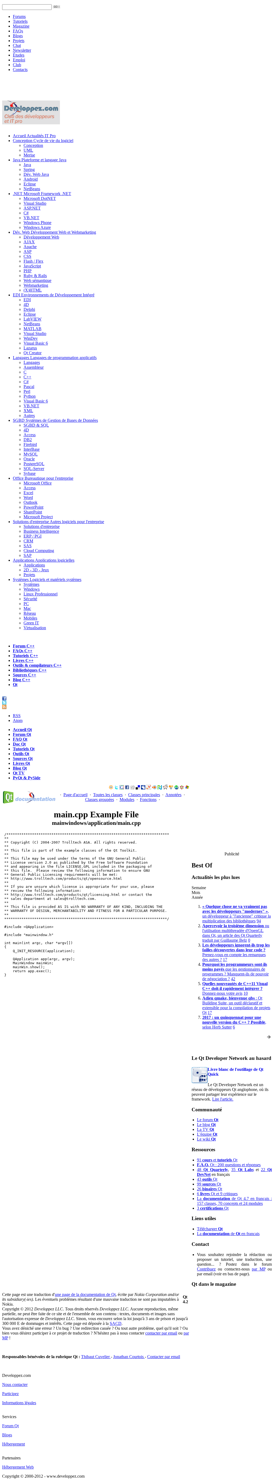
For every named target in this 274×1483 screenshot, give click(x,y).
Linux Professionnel (41, 594)
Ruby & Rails (35, 275)
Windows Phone (37, 222)
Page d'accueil (75, 794)
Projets (18, 40)
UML (28, 150)
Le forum (207, 1119)
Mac (27, 608)
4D (26, 304)
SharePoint (33, 512)
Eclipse (30, 184)
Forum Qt (22, 734)
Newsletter (22, 50)
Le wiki (206, 1139)
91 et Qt (217, 1160)
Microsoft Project (38, 517)
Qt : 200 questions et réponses (229, 1164)
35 (242, 1169)
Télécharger (210, 1229)
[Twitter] (116, 788)
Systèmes (47, 579)
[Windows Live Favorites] (187, 788)
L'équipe (207, 1134)
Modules (127, 799)
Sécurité (30, 599)
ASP (28, 251)
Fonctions (148, 799)
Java (39, 160)
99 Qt (209, 1184)
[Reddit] (165, 788)
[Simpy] (171, 788)
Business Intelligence (41, 531)
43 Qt (207, 1179)
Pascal (29, 386)
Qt (15, 684)
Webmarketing (36, 285)
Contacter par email (163, 1356)
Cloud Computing (39, 550)
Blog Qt (20, 768)
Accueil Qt (22, 729)
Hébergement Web (18, 1467)
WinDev (31, 338)
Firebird (30, 444)
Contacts (20, 69)
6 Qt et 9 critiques (217, 1193)
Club (17, 64)
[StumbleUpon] (176, 788)
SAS (28, 545)
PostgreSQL (34, 463)
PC (26, 603)
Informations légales (19, 1402)
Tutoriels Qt (24, 749)
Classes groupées (99, 799)
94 (259, 921)
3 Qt (213, 1208)
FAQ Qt (20, 739)
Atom (17, 720)
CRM (28, 541)
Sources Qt (23, 758)
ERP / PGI (32, 536)
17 (225, 959)
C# (26, 213)
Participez (10, 1393)
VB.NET (31, 217)
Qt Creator (32, 353)
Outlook (30, 502)
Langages (55, 357)
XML (28, 410)
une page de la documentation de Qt (85, 1294)
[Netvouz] (160, 788)
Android (31, 179)
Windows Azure (37, 227)
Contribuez (206, 1269)
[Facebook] (127, 788)
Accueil (34, 135)
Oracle (29, 459)
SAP (28, 555)
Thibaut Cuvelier (96, 1356)
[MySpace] (143, 788)
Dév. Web (54, 232)
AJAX (29, 242)
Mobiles (30, 618)
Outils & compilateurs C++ (37, 665)
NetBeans (32, 189)
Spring (29, 169)
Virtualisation (35, 627)
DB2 (28, 439)
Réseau (30, 613)
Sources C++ (24, 675)
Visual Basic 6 (36, 343)
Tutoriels (20, 21)
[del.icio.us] (138, 788)
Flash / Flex (33, 261)
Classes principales (144, 794)
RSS (17, 715)
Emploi (19, 60)
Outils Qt (21, 753)
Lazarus (30, 348)
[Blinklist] (154, 788)
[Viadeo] (111, 788)
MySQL (31, 454)
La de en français (228, 1233)
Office (43, 478)
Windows (32, 589)
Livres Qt (21, 763)
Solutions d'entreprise (58, 521)
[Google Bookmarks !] (122, 788)
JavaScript (32, 266)
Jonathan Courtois (129, 1356)
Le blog (206, 1124)
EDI (53, 295)
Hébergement (13, 1444)
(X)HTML (33, 290)
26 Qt (209, 1189)
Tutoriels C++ (25, 655)
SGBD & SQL (36, 425)
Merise (29, 155)
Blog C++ (21, 679)
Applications (43, 560)
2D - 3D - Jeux (36, 570)
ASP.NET (32, 208)
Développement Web (41, 237)
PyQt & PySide (26, 778)
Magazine (21, 26)
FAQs (18, 31)
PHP (28, 271)
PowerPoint (33, 507)
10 (245, 993)
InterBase (32, 449)
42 (233, 979)
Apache (30, 246)
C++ (27, 377)
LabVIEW (32, 319)
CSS (27, 256)
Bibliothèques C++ (30, 670)
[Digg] (132, 788)
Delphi (29, 309)
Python (30, 396)
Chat (17, 45)
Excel (28, 492)
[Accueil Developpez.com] (31, 123)
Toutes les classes (108, 794)
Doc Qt (19, 744)
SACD (115, 1323)
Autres (29, 415)
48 (212, 1169)
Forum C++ (24, 646)
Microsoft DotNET (40, 198)
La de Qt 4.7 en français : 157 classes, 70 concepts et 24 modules (234, 1201)
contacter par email (161, 1333)
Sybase (30, 473)
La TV (205, 1129)
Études (18, 55)
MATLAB (32, 328)
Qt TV (19, 773)
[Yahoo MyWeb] (148, 788)
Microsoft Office (38, 483)
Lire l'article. (222, 1099)
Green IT (31, 623)
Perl (27, 391)
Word (28, 497)
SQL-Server (34, 468)
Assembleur (34, 367)
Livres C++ (23, 660)
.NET (42, 193)
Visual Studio (35, 203)
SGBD (55, 420)
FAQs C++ (22, 651)
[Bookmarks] (182, 788)
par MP (258, 1269)
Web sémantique (37, 280)
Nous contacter (15, 1384)
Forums (19, 16)
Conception (43, 140)
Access (30, 435)
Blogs (18, 35)
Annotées (173, 794)
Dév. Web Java (36, 174)
